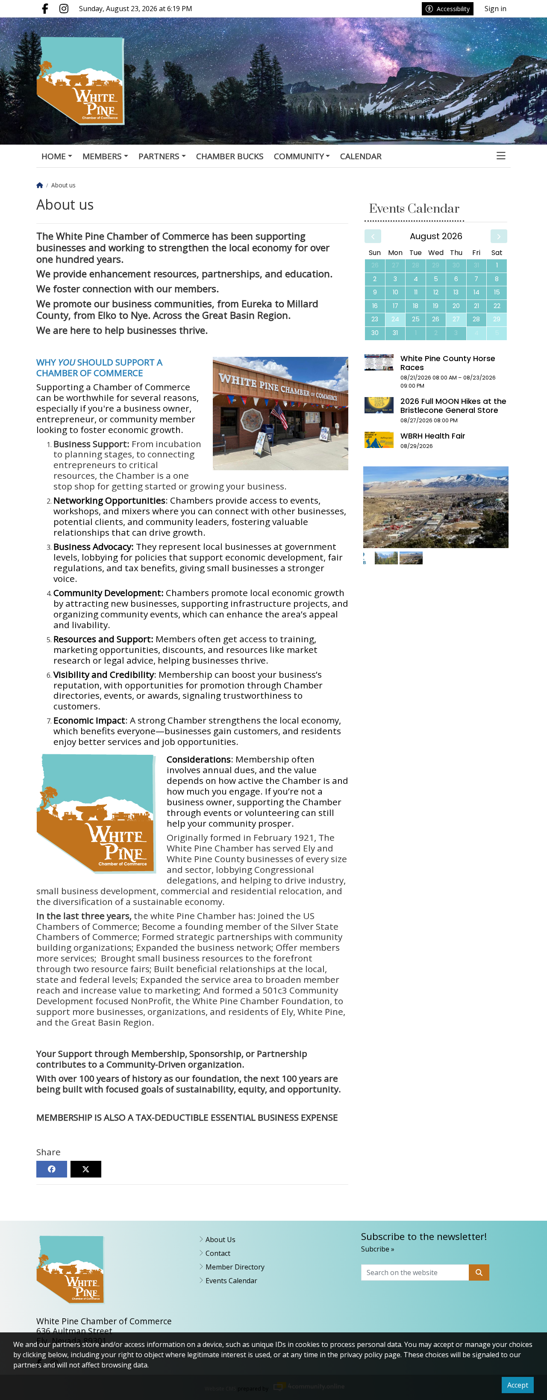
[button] (501, 156)
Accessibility (453, 9)
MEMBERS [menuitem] (102, 156)
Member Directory (235, 1267)
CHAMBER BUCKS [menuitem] (230, 156)
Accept (517, 1385)
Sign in (495, 8)
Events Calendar (231, 1280)
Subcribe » (377, 1249)
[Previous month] (373, 236)
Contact (218, 1253)
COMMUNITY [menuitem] (299, 156)
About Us (220, 1239)
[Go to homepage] (90, 81)
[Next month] (499, 236)
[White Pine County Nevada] (386, 558)
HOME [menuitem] (53, 156)
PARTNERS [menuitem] (158, 156)
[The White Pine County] (411, 558)
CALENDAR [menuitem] (361, 156)
